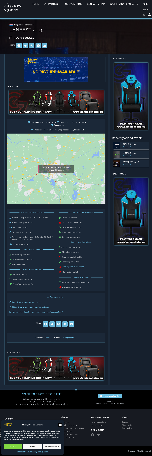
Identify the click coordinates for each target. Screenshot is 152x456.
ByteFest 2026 (131, 162)
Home (35, 4)
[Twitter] (98, 434)
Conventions (73, 4)
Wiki (145, 4)
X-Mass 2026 (130, 153)
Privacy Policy (32, 452)
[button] (60, 425)
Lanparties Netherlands (24, 25)
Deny (32, 446)
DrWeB (47, 338)
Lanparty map (96, 4)
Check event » (127, 147)
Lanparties (51, 4)
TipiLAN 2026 (130, 144)
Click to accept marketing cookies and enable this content (56, 168)
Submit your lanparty (124, 4)
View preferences (52, 446)
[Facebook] (92, 434)
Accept (13, 446)
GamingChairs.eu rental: (73, 267)
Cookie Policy (21, 452)
